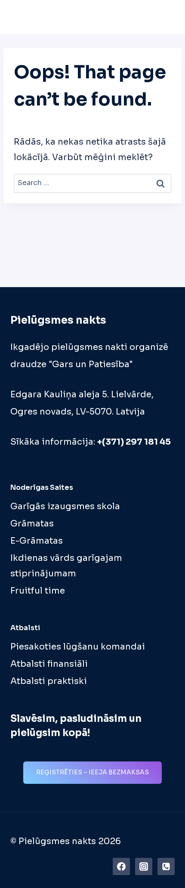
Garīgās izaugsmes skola (65, 506)
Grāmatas (32, 523)
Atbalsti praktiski (48, 681)
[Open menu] (165, 17)
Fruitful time (37, 590)
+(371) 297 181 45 (134, 441)
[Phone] (166, 866)
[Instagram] (143, 866)
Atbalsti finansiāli (49, 664)
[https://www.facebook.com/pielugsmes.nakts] (121, 866)
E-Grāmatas (36, 540)
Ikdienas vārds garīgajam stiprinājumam (66, 566)
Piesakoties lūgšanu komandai (77, 646)
